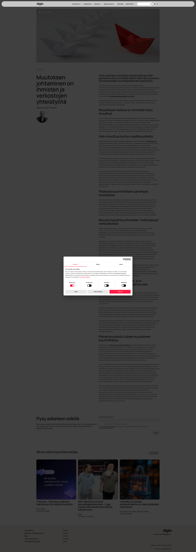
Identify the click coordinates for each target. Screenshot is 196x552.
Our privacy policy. (84, 277)
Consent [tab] (75, 264)
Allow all (120, 291)
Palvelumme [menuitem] (76, 4)
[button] (151, 4)
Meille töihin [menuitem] (129, 4)
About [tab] (121, 264)
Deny (76, 291)
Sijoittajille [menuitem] (120, 4)
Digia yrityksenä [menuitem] (108, 4)
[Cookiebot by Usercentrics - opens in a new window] (124, 259)
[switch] (89, 285)
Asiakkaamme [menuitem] (88, 4)
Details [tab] (98, 264)
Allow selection (98, 291)
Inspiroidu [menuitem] (97, 4)
